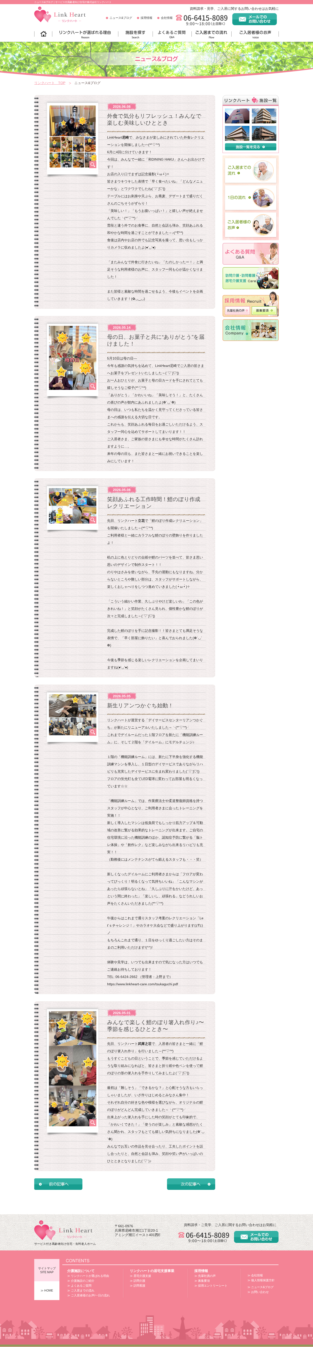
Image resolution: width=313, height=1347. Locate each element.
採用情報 (146, 18)
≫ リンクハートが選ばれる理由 (88, 1276)
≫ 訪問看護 (137, 1285)
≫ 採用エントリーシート (210, 1285)
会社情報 (167, 18)
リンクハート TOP (49, 83)
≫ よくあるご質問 (79, 1285)
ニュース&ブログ (121, 18)
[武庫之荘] (237, 128)
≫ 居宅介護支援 (140, 1276)
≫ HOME (47, 1290)
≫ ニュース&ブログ (260, 1287)
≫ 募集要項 (202, 1280)
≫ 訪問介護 (137, 1280)
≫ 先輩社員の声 (205, 1276)
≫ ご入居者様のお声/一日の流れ (88, 1295)
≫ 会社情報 (255, 1275)
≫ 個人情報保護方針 (261, 1280)
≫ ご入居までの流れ (80, 1290)
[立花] (264, 128)
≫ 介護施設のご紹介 (80, 1280)
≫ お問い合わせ (258, 1292)
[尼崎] (264, 110)
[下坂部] (237, 110)
